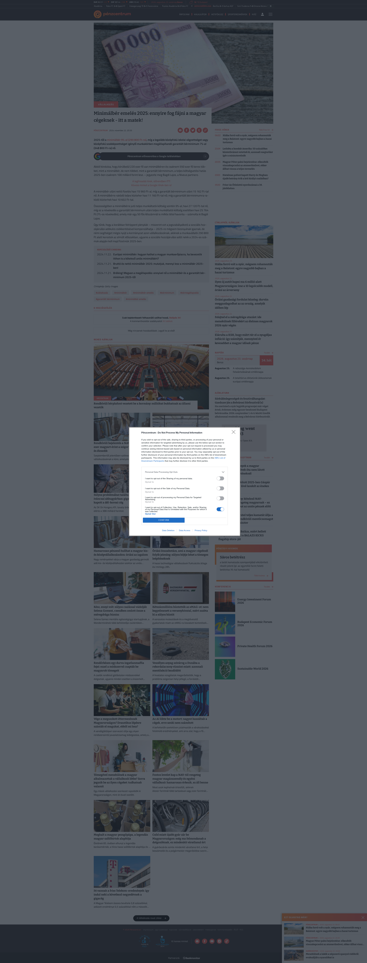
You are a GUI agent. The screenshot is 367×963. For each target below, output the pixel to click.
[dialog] (184, 481)
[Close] (234, 433)
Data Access (184, 530)
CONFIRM (163, 520)
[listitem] (184, 472)
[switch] (220, 478)
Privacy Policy (201, 530)
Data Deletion (168, 530)
